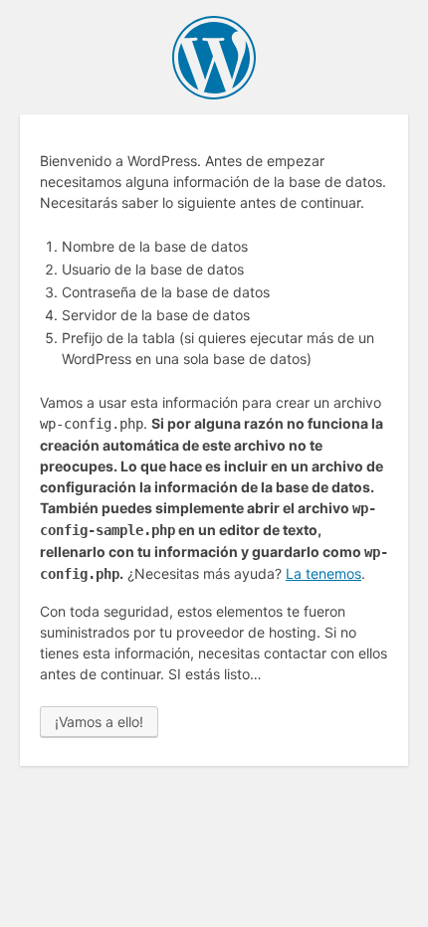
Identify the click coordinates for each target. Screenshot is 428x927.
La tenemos (323, 573)
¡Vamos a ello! (99, 721)
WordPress (214, 57)
